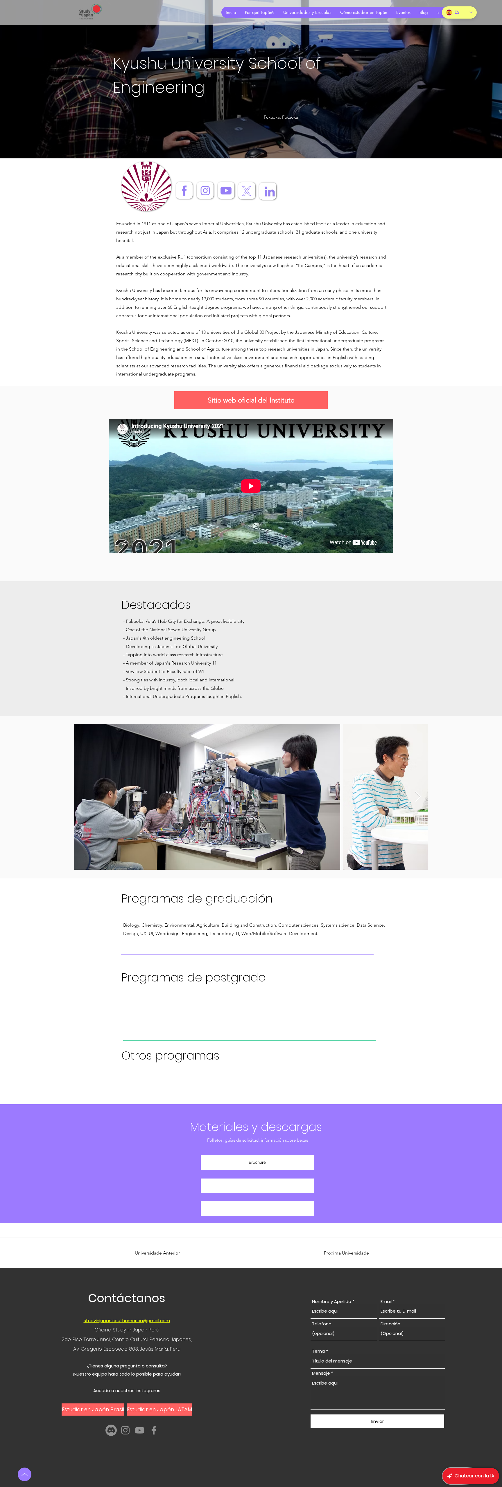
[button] (257, 1186)
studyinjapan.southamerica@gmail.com (127, 1321)
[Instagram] (125, 1430)
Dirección (390, 1324)
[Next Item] (418, 797)
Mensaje (321, 1373)
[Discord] (111, 1430)
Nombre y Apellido (331, 1301)
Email (386, 1301)
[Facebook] (153, 1430)
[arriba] (24, 1474)
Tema (318, 1351)
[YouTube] (139, 1430)
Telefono (321, 1324)
